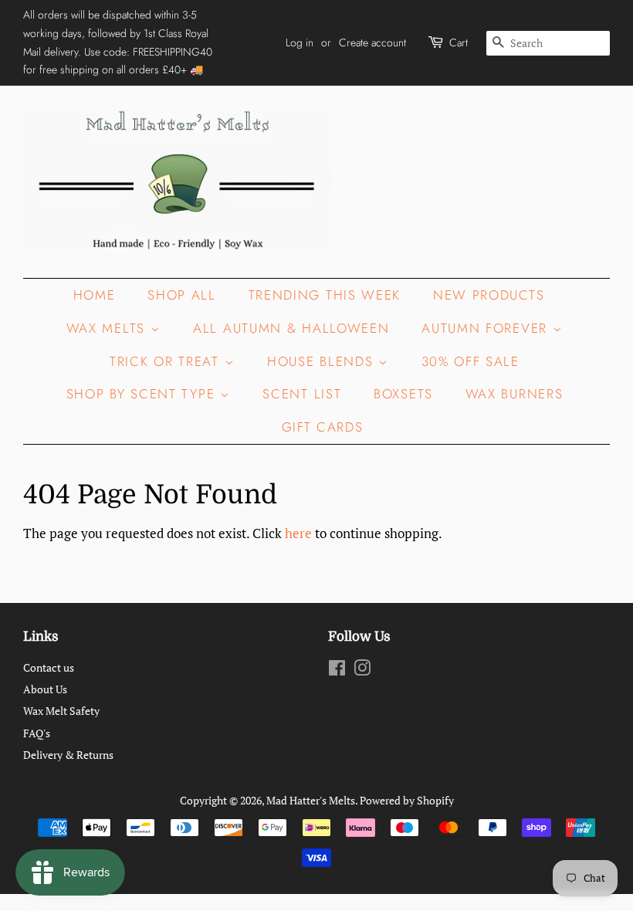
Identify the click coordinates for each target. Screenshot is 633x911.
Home (94, 295)
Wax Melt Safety (61, 710)
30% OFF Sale (470, 361)
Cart (458, 42)
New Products (488, 295)
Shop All (181, 295)
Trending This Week (325, 295)
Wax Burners (514, 393)
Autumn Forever (487, 328)
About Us (45, 689)
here (298, 533)
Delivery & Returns (68, 754)
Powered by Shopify (407, 800)
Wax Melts (108, 328)
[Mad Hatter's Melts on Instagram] (362, 670)
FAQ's (36, 733)
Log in (299, 42)
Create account (372, 42)
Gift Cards (323, 427)
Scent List (301, 393)
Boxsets (403, 393)
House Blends (322, 361)
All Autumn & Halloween (291, 328)
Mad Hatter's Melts (310, 800)
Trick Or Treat (167, 361)
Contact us (48, 667)
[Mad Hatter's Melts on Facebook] (337, 670)
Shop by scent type (143, 393)
